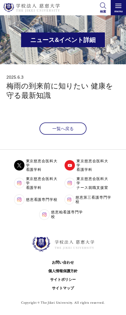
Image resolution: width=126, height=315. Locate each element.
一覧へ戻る (63, 128)
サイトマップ (63, 288)
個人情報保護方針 (63, 271)
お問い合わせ (63, 262)
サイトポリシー (63, 279)
